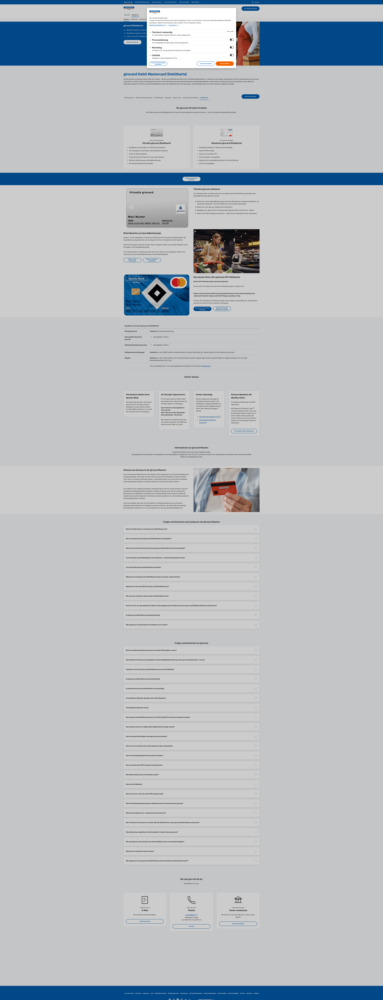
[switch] (232, 39)
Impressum (172, 25)
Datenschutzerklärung (157, 25)
